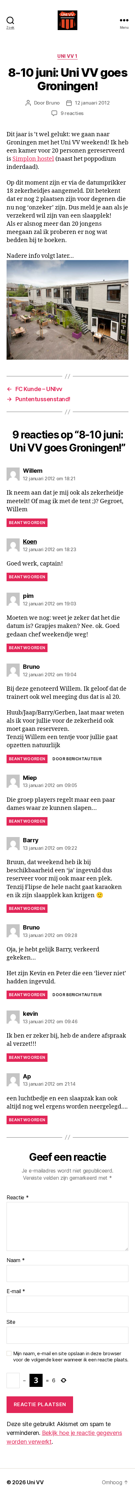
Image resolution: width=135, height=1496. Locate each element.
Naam (16, 1260)
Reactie (18, 1198)
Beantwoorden (27, 522)
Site (11, 1322)
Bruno (53, 103)
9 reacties (72, 113)
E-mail (16, 1291)
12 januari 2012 (92, 103)
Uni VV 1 (67, 56)
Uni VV (35, 1482)
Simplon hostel (33, 159)
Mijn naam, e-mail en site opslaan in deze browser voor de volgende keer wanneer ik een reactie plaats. (70, 1357)
